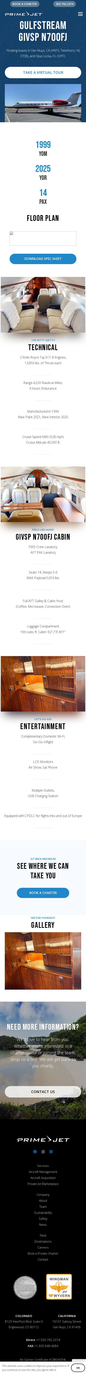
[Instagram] (43, 1152)
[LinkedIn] (51, 1152)
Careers (43, 1247)
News (43, 1225)
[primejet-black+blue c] (23, 14)
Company (43, 1195)
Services (43, 1166)
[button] (80, 14)
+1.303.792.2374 (48, 1340)
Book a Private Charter (43, 1253)
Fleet (43, 1235)
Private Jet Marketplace (43, 1184)
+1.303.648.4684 (46, 1346)
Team (43, 1207)
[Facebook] (35, 1152)
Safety (43, 1219)
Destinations (43, 1241)
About (43, 1201)
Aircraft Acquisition (43, 1178)
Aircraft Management (43, 1172)
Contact (43, 1259)
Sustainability (43, 1213)
